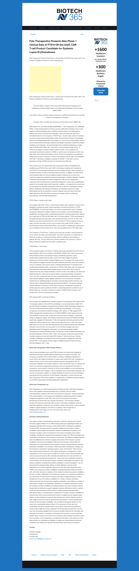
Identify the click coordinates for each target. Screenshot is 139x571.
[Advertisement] (45, 79)
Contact (104, 28)
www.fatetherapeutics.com (37, 412)
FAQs (62, 555)
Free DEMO (88, 28)
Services (96, 28)
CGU (69, 555)
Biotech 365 (33, 28)
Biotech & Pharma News (81, 555)
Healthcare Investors (54, 28)
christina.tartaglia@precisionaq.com (40, 539)
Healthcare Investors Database (48, 555)
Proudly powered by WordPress (69, 564)
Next (83, 34)
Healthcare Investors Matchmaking (72, 28)
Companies (42, 28)
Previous (32, 34)
